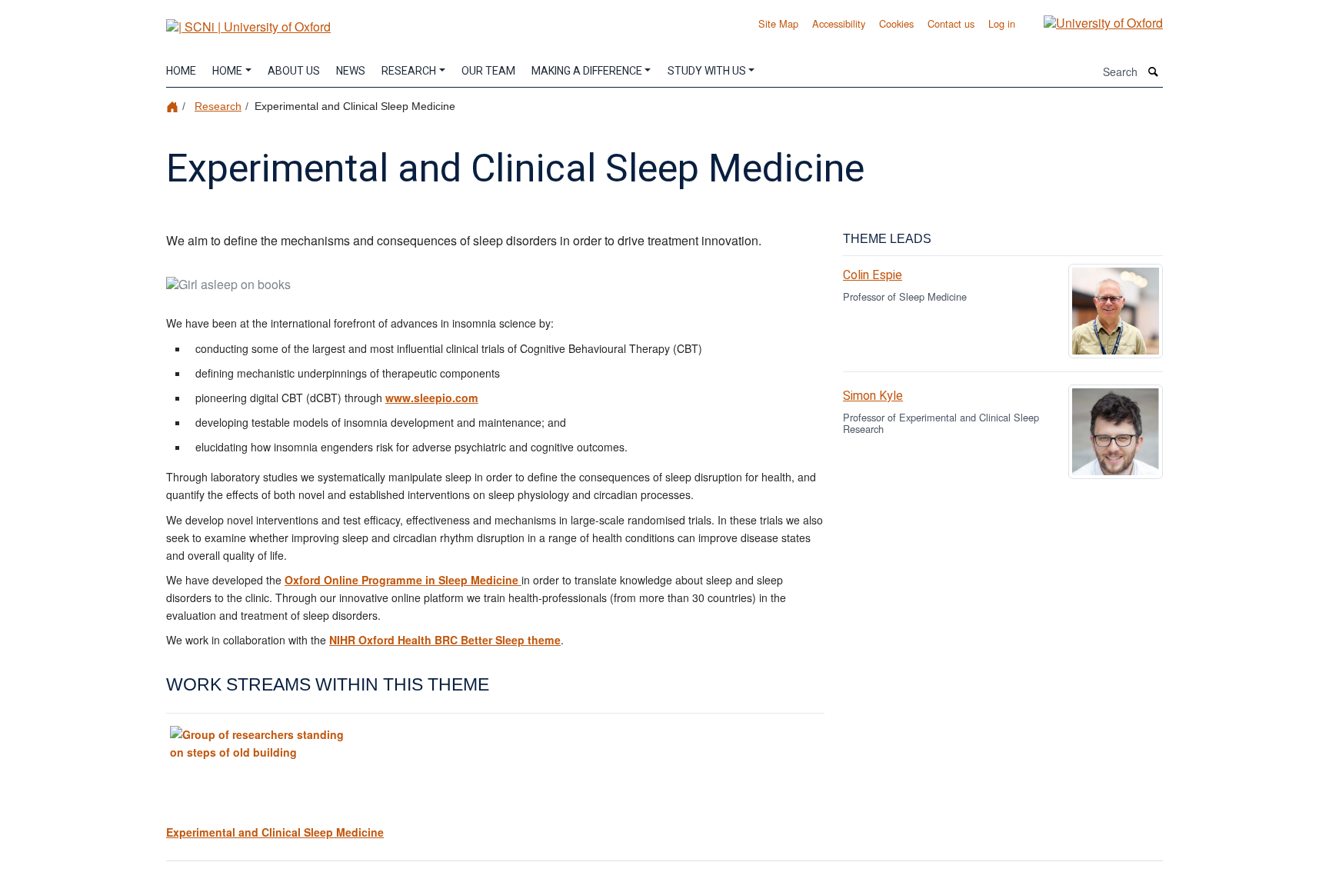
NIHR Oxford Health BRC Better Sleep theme (445, 639)
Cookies (896, 23)
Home (181, 71)
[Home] (174, 105)
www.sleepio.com (431, 397)
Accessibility (838, 23)
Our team (488, 71)
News (350, 71)
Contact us (951, 23)
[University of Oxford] (1092, 22)
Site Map (778, 23)
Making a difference (586, 71)
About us (294, 71)
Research (408, 71)
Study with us (707, 71)
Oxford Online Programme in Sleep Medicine (403, 579)
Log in (1001, 23)
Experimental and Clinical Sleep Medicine (275, 832)
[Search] (1153, 71)
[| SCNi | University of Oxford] (248, 21)
